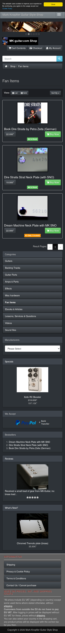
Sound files (10, 329)
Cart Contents (18, 48)
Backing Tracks (12, 267)
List (16, 93)
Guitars (8, 260)
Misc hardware (12, 295)
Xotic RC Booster (32, 397)
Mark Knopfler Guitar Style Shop (23, 14)
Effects (8, 288)
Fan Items (23, 66)
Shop (12, 66)
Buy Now (54, 134)
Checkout (37, 48)
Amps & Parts (12, 281)
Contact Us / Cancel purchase (21, 585)
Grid (25, 93)
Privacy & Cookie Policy (18, 571)
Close (53, 4)
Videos (8, 323)
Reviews (9, 458)
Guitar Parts (11, 274)
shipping (8, 606)
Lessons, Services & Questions (20, 316)
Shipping (10, 564)
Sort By (54, 93)
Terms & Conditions (16, 578)
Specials (9, 361)
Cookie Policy (7, 8)
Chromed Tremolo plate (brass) (32, 543)
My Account (54, 48)
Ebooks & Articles (13, 309)
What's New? (11, 507)
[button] (6, 27)
